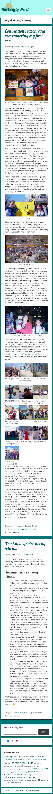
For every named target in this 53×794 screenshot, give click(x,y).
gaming (16, 763)
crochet (44, 759)
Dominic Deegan (30, 354)
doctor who (7, 763)
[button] (12, 371)
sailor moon (10, 777)
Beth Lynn (30, 47)
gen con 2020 (27, 766)
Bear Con (8, 501)
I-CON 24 (31, 173)
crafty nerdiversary (33, 759)
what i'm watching (16, 782)
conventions (30, 757)
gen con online (36, 766)
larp (46, 768)
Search (43, 732)
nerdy (34, 529)
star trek (31, 777)
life (14, 772)
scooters (19, 777)
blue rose (21, 757)
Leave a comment (13, 533)
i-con (29, 529)
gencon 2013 (37, 763)
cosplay (16, 529)
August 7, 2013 (17, 554)
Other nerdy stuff (31, 526)
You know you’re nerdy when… (25, 546)
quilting (20, 774)
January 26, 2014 (18, 47)
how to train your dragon (10, 769)
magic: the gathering (21, 772)
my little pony (34, 771)
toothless (7, 782)
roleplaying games (36, 774)
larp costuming (8, 772)
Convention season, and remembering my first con (25, 35)
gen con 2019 (18, 766)
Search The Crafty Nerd (13, 727)
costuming (23, 529)
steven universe (30, 780)
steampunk (21, 780)
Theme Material (32, 790)
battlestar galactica (10, 757)
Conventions (19, 526)
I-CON (12, 115)
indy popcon (20, 769)
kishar (34, 768)
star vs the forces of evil (10, 780)
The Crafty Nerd (14, 9)
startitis (25, 777)
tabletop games (42, 780)
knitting (40, 769)
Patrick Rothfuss (10, 774)
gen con (27, 763)
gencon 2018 (8, 766)
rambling (27, 774)
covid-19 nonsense (20, 759)
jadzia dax (27, 769)
